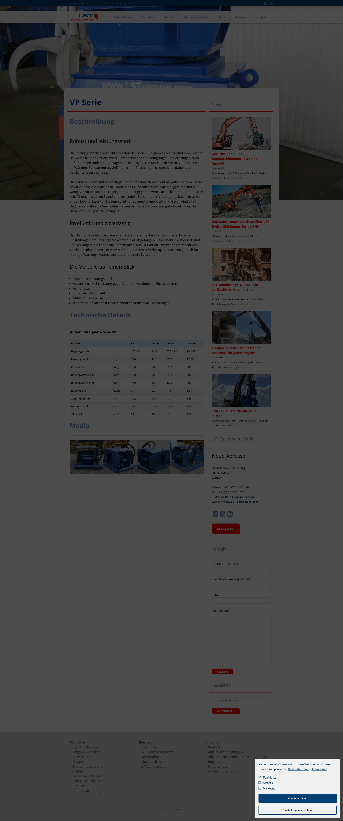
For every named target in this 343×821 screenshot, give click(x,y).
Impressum (319, 769)
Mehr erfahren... (298, 769)
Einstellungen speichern (298, 810)
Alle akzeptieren (297, 798)
